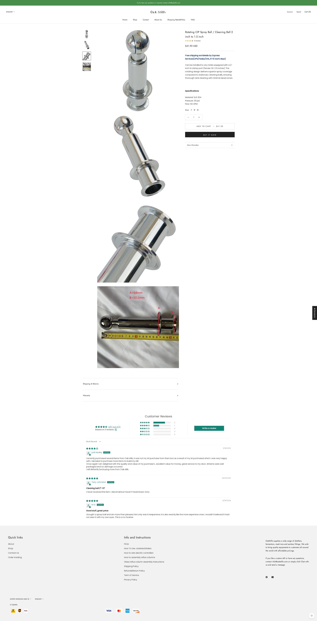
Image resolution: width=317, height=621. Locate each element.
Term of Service (131, 575)
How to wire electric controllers (138, 552)
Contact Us (13, 552)
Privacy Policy (130, 579)
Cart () (308, 11)
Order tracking (15, 557)
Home (124, 19)
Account (290, 12)
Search (299, 12)
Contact (146, 19)
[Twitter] (194, 110)
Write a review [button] (209, 428)
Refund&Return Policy (134, 570)
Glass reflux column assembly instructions (144, 561)
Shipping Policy (131, 566)
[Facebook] (191, 110)
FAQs (126, 544)
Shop (135, 19)
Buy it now (210, 135)
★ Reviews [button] (314, 313)
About (11, 544)
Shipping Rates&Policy (176, 19)
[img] (92, 448)
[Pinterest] (197, 110)
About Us (158, 19)
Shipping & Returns (91, 383)
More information (193, 145)
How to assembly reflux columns (139, 557)
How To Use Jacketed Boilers (137, 548)
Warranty (86, 395)
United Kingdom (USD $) (19, 599)
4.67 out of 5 (114, 426)
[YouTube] (273, 577)
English (9, 12)
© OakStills (13, 605)
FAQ (193, 19)
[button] (145, 422)
